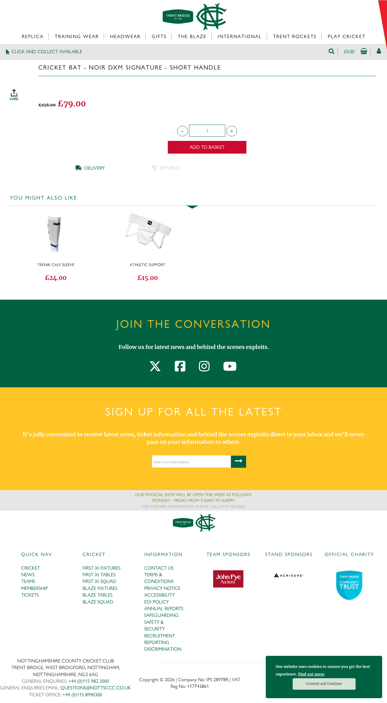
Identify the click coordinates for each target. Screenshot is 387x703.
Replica (33, 36)
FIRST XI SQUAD (99, 581)
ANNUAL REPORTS (163, 608)
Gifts (159, 36)
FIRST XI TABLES (99, 575)
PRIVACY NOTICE (162, 588)
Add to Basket (207, 147)
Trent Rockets (295, 36)
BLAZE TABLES (97, 595)
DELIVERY (94, 168)
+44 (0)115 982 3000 (88, 681)
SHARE (20, 92)
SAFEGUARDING (161, 615)
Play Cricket (347, 36)
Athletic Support (147, 264)
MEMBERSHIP (34, 588)
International (240, 36)
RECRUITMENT (159, 636)
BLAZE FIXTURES (100, 588)
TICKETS (30, 595)
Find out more (311, 674)
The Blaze (192, 36)
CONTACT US (158, 568)
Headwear (125, 36)
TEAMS (28, 581)
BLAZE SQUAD (98, 602)
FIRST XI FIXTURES (101, 568)
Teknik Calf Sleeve (55, 264)
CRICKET (30, 568)
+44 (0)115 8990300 (82, 695)
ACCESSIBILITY (159, 595)
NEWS (27, 575)
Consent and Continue (324, 684)
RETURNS (168, 168)
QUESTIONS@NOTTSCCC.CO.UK (95, 688)
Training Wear (77, 36)
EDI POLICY (156, 602)
